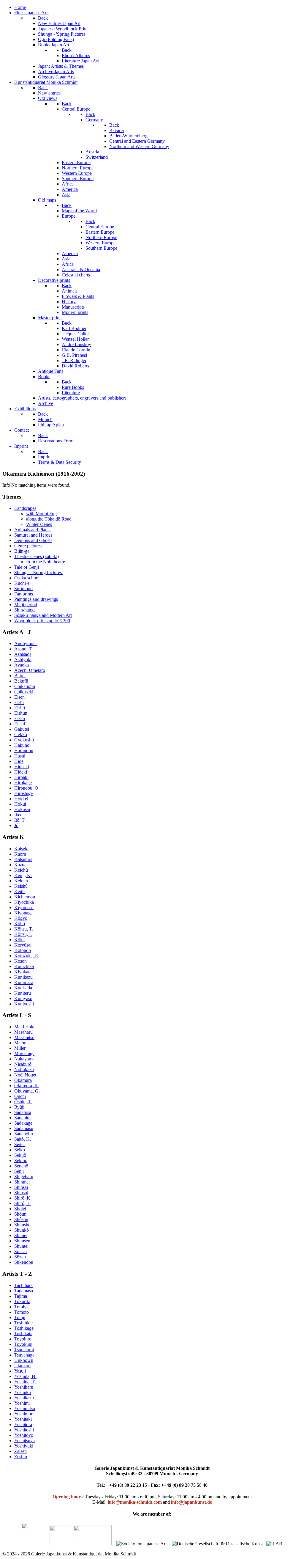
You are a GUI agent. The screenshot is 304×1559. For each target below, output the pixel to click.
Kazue (20, 864)
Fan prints (23, 593)
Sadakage (23, 1123)
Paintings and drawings (36, 599)
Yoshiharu (23, 1387)
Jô (16, 825)
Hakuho (21, 745)
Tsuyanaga (24, 1354)
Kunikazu (23, 977)
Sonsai (20, 1251)
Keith (19, 891)
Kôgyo (20, 918)
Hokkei (21, 798)
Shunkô (21, 1230)
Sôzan (20, 1256)
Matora (21, 1042)
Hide (18, 761)
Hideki (20, 771)
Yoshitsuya (24, 1440)
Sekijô (20, 1155)
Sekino (20, 1160)
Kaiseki (21, 848)
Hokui (20, 804)
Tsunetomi (24, 1349)
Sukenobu (23, 1262)
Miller (20, 1048)
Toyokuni (23, 1344)
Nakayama (24, 1058)
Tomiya (21, 1306)
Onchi (20, 1096)
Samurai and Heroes (33, 535)
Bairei (20, 675)
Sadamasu (23, 1128)
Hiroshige (23, 793)
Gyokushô (24, 739)
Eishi (19, 702)
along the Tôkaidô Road (49, 518)
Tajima (20, 1296)
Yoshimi (22, 1403)
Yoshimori (24, 1413)
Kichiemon (24, 896)
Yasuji (20, 1370)
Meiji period (25, 604)
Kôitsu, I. (23, 934)
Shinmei (22, 1181)
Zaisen (20, 1451)
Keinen (21, 880)
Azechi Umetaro (29, 670)
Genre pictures (28, 545)
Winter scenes (39, 524)
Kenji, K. (23, 875)
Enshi (19, 723)
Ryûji (19, 1106)
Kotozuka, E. (26, 955)
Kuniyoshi (24, 1003)
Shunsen (22, 1240)
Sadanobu (23, 1133)
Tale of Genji (26, 567)
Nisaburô (22, 1064)
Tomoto (21, 1312)
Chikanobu (24, 686)
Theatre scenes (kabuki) (36, 556)
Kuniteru (22, 993)
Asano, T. (23, 648)
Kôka (19, 939)
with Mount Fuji (41, 513)
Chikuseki (23, 691)
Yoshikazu (24, 1397)
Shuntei (21, 1246)
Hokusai (22, 809)
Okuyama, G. (27, 1090)
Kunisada (23, 987)
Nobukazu (24, 1069)
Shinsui (21, 1192)
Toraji (19, 1317)
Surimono (23, 588)
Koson (20, 961)
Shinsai (21, 1187)
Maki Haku (25, 1026)
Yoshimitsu (24, 1408)
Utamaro (22, 1365)
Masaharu (23, 1032)
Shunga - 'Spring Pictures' (38, 572)
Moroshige (24, 1053)
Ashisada (22, 654)
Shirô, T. (22, 1203)
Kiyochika (24, 902)
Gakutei (21, 729)
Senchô (21, 1165)
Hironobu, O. (26, 787)
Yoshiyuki (23, 1445)
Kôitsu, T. (23, 928)
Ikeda (19, 814)
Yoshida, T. (25, 1381)
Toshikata (23, 1333)
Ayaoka (21, 664)
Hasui (19, 755)
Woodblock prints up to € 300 (42, 620)
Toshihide (23, 1322)
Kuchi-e (21, 583)
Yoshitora (23, 1424)
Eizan (19, 718)
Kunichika (24, 966)
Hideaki (21, 766)
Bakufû (21, 680)
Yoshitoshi (24, 1429)
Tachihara (23, 1285)
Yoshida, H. (25, 1376)
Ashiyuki (22, 659)
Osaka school (26, 577)
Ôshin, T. (23, 1101)
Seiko (19, 1149)
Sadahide (22, 1117)
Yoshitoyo (23, 1435)
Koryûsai (22, 944)
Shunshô (22, 1224)
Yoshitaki (23, 1419)
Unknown (23, 1360)
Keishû (21, 886)
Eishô (19, 707)
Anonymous (25, 643)
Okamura (23, 1080)
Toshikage (24, 1328)
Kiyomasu (24, 907)
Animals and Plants (32, 529)
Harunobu (23, 750)
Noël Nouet (25, 1074)
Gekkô (20, 734)
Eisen (19, 697)
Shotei (20, 1208)
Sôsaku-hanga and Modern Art (43, 615)
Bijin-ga (21, 551)
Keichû (21, 870)
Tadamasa (23, 1290)
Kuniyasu (23, 998)
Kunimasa (23, 982)
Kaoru (20, 853)
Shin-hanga (25, 609)
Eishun (20, 713)
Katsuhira (23, 859)
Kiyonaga (23, 912)
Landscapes (25, 508)
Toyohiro (22, 1338)
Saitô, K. (22, 1139)
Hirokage (23, 782)
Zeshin (20, 1456)
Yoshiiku (22, 1392)
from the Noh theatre (45, 561)
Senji (19, 1171)
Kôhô (19, 923)
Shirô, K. (22, 1197)
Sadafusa (22, 1112)
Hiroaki (21, 777)
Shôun (20, 1214)
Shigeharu (23, 1176)
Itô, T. (20, 820)
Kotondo (22, 950)
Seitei (19, 1144)
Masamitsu (24, 1037)
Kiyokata (22, 971)
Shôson (21, 1219)
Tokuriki (22, 1301)
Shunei (20, 1235)
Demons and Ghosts (33, 540)
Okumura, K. (26, 1085)
